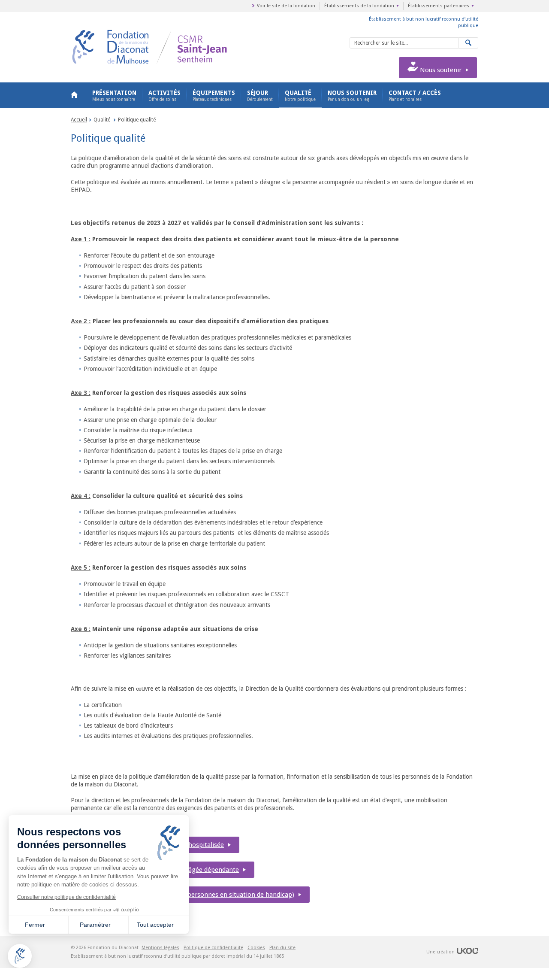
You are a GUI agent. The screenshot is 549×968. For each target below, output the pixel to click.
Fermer (35, 924)
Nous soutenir (440, 70)
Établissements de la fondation (359, 6)
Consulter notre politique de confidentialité (66, 897)
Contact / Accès (415, 95)
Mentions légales (160, 947)
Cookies (256, 947)
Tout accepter (155, 924)
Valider (468, 43)
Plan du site (282, 947)
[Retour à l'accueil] (175, 30)
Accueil (74, 95)
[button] (20, 956)
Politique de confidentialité (213, 947)
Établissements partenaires (438, 6)
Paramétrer (95, 924)
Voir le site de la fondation (286, 6)
